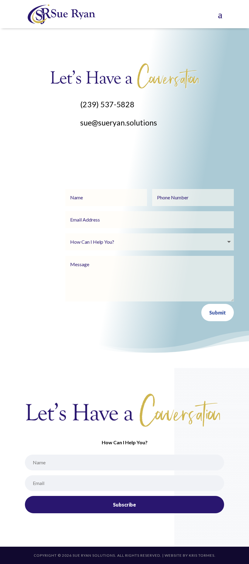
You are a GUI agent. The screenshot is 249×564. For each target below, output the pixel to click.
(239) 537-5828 (107, 104)
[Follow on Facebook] (55, 145)
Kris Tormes (201, 555)
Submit (217, 312)
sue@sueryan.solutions (118, 122)
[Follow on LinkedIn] (67, 145)
